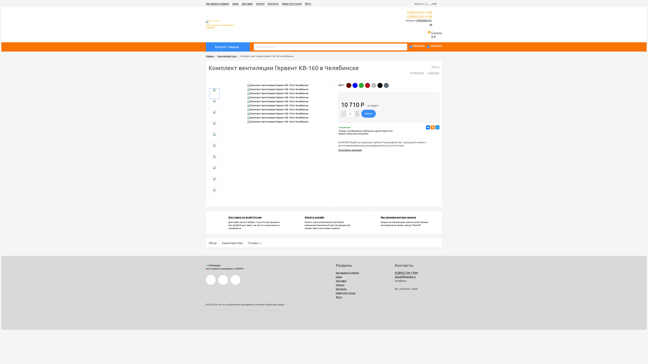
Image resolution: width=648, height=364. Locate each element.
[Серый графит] (386, 85)
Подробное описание (350, 150)
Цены (236, 3)
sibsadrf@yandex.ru (405, 277)
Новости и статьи (292, 3)
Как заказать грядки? (217, 3)
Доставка (247, 3)
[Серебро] (373, 85)
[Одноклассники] (433, 127)
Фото (308, 3)
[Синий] (355, 85)
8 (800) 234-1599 (419, 16)
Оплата (260, 3)
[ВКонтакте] (428, 127)
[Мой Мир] (437, 127)
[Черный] (380, 85)
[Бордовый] (367, 85)
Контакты (273, 3)
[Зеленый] (361, 85)
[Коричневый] (348, 85)
